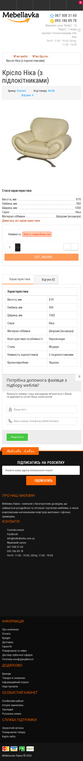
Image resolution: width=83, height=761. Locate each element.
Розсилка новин (11, 713)
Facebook (12, 534)
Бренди (6, 673)
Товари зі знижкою (13, 678)
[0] (74, 5)
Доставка (7, 642)
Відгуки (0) (48, 279)
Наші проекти (10, 686)
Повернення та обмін (14, 650)
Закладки (7, 709)
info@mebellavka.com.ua (20, 538)
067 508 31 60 (65, 15)
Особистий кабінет (13, 701)
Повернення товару (13, 732)
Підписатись (44, 481)
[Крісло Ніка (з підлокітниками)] (41, 142)
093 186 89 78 (65, 20)
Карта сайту (8, 736)
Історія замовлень (12, 705)
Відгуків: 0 (27, 95)
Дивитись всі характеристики (21, 221)
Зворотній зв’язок (13, 728)
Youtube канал (15, 530)
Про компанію (10, 629)
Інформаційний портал (15, 682)
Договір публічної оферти (17, 655)
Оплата (6, 633)
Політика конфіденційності (18, 659)
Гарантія (7, 646)
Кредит (6, 638)
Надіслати (17, 437)
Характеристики (19, 279)
